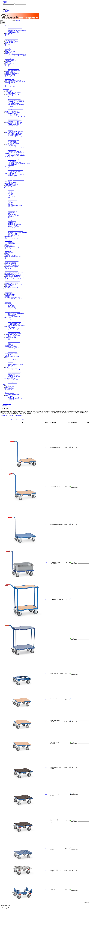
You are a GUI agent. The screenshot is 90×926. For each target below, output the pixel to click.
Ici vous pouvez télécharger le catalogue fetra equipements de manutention (14, 419)
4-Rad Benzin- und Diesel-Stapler (14, 151)
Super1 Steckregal (8, 236)
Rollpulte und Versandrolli (13, 102)
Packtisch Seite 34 (8, 286)
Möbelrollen (10, 362)
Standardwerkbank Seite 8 (10, 259)
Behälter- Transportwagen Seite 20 (12, 273)
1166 (45, 699)
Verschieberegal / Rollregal (10, 185)
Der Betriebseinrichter (9, 388)
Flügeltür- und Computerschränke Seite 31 (13, 284)
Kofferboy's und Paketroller (13, 124)
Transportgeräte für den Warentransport (13, 112)
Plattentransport (8, 62)
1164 (45, 599)
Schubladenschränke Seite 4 (10, 255)
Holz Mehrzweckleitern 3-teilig (14, 329)
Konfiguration (5, 392)
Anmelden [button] (5, 2)
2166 (46, 767)
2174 (46, 820)
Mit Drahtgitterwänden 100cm (14, 70)
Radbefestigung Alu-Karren (13, 32)
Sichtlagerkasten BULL (10, 294)
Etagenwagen (8, 45)
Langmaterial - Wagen (9, 71)
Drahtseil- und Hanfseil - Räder (14, 376)
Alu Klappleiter (8, 302)
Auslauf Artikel (8, 87)
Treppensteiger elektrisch (10, 246)
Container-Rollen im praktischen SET (12, 356)
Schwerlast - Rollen (11, 365)
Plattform (9, 66)
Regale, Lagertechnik (7, 157)
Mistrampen (10, 343)
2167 (46, 562)
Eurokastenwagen (8, 56)
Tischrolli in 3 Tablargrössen (13, 97)
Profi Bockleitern (11, 305)
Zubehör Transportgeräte (10, 156)
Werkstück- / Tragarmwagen (10, 60)
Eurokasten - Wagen (12, 29)
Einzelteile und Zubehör (12, 164)
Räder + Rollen (6, 355)
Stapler (6, 253)
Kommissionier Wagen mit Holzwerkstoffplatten (17, 55)
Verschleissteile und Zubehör (11, 86)
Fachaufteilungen (11, 165)
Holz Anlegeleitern (11, 327)
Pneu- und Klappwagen (10, 248)
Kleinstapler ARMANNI (12, 142)
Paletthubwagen (8, 249)
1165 (45, 673)
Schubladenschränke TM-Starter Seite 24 (13, 276)
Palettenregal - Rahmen (12, 175)
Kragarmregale (8, 251)
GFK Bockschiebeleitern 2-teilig (14, 323)
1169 (45, 721)
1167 (45, 848)
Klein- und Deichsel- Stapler (10, 139)
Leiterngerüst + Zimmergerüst (13, 347)
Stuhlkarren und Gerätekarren (11, 75)
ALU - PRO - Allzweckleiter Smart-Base (16, 298)
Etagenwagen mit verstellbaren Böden (12, 48)
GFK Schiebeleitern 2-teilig (13, 320)
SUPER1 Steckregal (12, 160)
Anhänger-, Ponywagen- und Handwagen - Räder (17, 369)
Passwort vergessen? (7, 10)
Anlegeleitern (10, 304)
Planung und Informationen (10, 186)
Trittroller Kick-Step (12, 314)
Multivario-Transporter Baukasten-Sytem (16, 100)
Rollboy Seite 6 (8, 257)
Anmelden (5, 9)
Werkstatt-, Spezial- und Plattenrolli (14, 120)
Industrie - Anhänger (12, 110)
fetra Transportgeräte (7, 25)
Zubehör (9, 301)
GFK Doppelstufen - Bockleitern (14, 322)
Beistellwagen (10, 105)
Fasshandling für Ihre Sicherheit (11, 111)
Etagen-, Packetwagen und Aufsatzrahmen (16, 104)
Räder (9, 83)
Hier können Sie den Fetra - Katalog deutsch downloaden (11, 415)
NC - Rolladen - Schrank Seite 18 (11, 271)
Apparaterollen (11, 360)
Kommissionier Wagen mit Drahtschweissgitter (17, 54)
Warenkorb (87, 902)
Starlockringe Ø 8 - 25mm (13, 382)
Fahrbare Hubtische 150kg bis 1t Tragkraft (16, 154)
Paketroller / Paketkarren (10, 74)
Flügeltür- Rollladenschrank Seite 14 (12, 266)
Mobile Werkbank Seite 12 (10, 264)
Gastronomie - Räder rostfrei (13, 375)
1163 (45, 524)
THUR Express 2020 (9, 393)
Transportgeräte (6, 89)
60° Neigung (10, 339)
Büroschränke (8, 291)
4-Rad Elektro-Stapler (12, 146)
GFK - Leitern (8, 317)
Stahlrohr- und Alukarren (10, 72)
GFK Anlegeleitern (11, 318)
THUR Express (6, 254)
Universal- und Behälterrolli (13, 103)
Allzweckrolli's (11, 95)
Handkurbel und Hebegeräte (13, 140)
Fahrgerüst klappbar (12, 348)
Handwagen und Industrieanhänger (12, 107)
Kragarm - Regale (8, 178)
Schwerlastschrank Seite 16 (10, 268)
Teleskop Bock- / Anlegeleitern (14, 335)
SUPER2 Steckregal (12, 161)
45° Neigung (10, 338)
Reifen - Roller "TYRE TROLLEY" (15, 28)
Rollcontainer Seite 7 (9, 258)
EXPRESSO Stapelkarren (13, 114)
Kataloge (4, 384)
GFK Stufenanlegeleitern (13, 319)
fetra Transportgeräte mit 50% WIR (12, 188)
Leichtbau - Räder (11, 370)
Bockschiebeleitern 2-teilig (13, 309)
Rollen (9, 84)
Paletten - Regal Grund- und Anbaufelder (16, 174)
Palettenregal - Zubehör (12, 177)
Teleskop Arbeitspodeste (12, 336)
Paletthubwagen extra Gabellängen (14, 134)
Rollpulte (7, 43)
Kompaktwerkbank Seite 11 (10, 263)
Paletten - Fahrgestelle (9, 59)
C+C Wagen (7, 44)
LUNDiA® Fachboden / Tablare (14, 171)
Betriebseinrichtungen (7, 288)
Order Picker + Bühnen (9, 350)
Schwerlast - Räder (11, 374)
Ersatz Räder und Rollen (10, 82)
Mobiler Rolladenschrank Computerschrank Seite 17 (15, 269)
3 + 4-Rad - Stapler (9, 144)
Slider (6, 395)
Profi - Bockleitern (9, 252)
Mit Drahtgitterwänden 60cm (13, 69)
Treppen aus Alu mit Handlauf (11, 337)
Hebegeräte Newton (12, 141)
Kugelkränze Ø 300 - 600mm (13, 379)
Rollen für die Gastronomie (13, 363)
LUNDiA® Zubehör (12, 172)
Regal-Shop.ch (6, 402)
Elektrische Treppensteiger (13, 119)
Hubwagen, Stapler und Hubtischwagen (13, 80)
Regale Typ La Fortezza (12, 182)
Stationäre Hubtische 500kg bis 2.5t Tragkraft (16, 155)
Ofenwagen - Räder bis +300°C (14, 373)
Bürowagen (7, 50)
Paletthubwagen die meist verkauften (15, 133)
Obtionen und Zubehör (9, 85)
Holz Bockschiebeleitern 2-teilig (14, 328)
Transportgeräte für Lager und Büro (12, 94)
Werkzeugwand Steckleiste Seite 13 (12, 265)
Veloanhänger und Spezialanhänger (12, 129)
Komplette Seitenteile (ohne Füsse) (14, 162)
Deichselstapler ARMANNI (13, 143)
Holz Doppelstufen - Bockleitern (14, 332)
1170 (45, 742)
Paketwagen (7, 46)
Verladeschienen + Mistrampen (11, 340)
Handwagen (7, 64)
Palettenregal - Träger (12, 176)
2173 (46, 794)
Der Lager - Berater (9, 385)
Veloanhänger (10, 130)
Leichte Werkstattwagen (10, 42)
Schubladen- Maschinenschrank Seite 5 (13, 256)
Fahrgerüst (10, 349)
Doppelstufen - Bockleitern (13, 308)
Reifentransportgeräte (9, 79)
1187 (45, 870)
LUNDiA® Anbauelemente (13, 168)
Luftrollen (10, 366)
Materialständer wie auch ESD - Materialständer (17, 30)
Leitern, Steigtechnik (7, 296)
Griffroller (7, 34)
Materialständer (8, 61)
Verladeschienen (11, 344)
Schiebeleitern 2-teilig (12, 307)
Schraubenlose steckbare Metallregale (12, 158)
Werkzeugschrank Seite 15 (10, 267)
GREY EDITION (8, 33)
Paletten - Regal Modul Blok (10, 173)
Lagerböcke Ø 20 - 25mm (13, 380)
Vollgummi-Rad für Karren (13, 31)
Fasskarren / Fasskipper (9, 76)
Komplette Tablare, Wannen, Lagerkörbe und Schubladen (19, 163)
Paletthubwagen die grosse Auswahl (12, 132)
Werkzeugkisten (8, 241)
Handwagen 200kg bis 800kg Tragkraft (15, 109)
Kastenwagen (8, 52)
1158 (45, 447)
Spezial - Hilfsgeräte (12, 106)
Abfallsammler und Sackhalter (14, 121)
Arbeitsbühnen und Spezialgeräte (11, 353)
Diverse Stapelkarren (12, 113)
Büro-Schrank (10, 396)
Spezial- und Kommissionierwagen (14, 99)
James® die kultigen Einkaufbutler (14, 123)
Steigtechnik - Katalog (9, 389)
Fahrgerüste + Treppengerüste (11, 346)
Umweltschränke (8, 292)
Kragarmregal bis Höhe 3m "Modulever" (16, 180)
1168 (45, 889)
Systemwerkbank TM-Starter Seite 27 (12, 279)
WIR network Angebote (7, 187)
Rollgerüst (7, 244)
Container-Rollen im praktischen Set (15, 398)
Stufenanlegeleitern (11, 306)
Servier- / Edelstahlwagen (10, 51)
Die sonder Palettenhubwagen (13, 135)
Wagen (6, 38)
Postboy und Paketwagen (13, 125)
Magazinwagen (8, 36)
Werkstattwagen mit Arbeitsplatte (11, 41)
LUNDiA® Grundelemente (13, 167)
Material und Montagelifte (10, 345)
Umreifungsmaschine (9, 239)
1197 (45, 638)
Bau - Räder (10, 377)
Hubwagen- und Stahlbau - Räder (14, 372)
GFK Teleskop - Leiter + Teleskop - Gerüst (16, 325)
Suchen (14, 20)
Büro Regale (7, 181)
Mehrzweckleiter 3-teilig (12, 311)
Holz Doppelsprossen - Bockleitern (14, 333)
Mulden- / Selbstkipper (9, 63)
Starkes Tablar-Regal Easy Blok (11, 184)
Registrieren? (5, 11)
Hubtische (7, 153)
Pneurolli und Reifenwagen (13, 117)
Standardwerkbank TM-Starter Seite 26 (13, 278)
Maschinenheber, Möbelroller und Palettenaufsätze (15, 81)
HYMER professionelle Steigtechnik (12, 297)
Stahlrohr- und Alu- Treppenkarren (12, 73)
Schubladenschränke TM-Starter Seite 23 (13, 275)
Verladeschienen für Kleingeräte (14, 342)
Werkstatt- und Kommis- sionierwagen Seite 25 (14, 277)
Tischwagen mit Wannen (10, 40)
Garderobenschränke (9, 293)
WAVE (9, 354)
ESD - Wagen (8, 49)
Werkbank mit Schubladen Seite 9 (11, 261)
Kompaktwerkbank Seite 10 (10, 262)
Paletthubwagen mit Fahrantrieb (14, 137)
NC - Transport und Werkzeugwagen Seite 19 (14, 272)
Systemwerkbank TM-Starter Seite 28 (12, 281)
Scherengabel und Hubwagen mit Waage (16, 136)
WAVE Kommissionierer (12, 352)
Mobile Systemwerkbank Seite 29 (11, 282)
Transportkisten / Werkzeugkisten (14, 92)
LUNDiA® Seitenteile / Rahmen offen (15, 170)
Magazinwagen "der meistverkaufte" (15, 96)
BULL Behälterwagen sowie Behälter (12, 247)
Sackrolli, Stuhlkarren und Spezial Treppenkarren (17, 116)
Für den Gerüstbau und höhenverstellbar (15, 364)
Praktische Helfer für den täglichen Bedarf (13, 122)
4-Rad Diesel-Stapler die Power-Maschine (16, 152)
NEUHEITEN (8, 26)
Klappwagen (7, 35)
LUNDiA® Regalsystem (10, 166)
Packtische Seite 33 (9, 285)
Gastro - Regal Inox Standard (11, 183)
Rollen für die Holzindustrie (13, 359)
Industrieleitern (8, 303)
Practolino (10, 126)
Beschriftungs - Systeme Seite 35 (11, 287)
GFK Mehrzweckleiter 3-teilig (14, 324)
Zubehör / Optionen (11, 93)
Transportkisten (8, 91)
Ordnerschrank (8, 237)
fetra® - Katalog (8, 387)
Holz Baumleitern (11, 330)
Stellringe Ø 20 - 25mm (12, 383)
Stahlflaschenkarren (9, 77)
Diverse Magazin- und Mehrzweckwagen (16, 101)
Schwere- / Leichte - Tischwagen (11, 39)
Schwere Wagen (8, 58)
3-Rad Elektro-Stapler (12, 145)
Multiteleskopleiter (11, 315)
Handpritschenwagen (9, 65)
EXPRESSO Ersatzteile (12, 115)
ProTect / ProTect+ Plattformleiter (14, 299)
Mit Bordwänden (11, 67)
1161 (45, 486)
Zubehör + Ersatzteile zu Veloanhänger (15, 131)
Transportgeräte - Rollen (12, 358)
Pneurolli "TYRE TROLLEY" (14, 397)
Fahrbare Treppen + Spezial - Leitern (12, 312)
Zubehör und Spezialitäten (10, 378)
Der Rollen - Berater (9, 390)
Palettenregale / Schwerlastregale (11, 238)
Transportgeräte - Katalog (10, 386)
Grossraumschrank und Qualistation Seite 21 (14, 274)
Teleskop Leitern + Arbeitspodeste (12, 334)
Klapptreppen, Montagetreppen (14, 316)
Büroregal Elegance (9, 245)
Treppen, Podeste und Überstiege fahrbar (16, 313)
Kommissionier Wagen (9, 53)
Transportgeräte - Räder (12, 368)
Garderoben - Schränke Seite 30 (11, 283)
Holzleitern (7, 326)
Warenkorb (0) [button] (19, 20)
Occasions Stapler (8, 90)
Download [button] (5, 1)
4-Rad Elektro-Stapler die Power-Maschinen (16, 147)
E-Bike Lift (7, 289)
